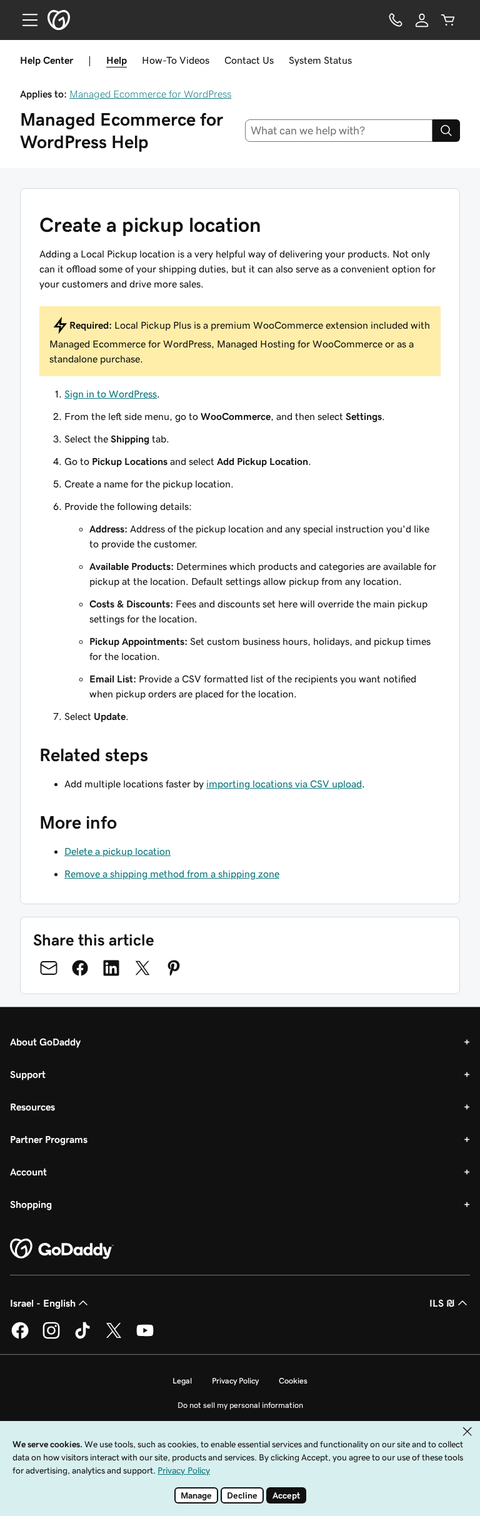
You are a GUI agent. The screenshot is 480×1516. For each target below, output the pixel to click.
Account (28, 1172)
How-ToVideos (175, 60)
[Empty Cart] (448, 20)
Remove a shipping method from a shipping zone (171, 874)
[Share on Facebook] (80, 968)
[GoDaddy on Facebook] (20, 1337)
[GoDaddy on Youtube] (145, 1337)
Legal (182, 1381)
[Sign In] (422, 20)
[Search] (446, 130)
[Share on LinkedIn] (111, 968)
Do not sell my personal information (240, 1405)
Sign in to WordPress (110, 394)
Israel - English (43, 1303)
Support (28, 1074)
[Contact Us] (396, 20)
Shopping (31, 1204)
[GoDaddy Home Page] (62, 1249)
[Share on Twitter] (142, 968)
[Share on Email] (48, 968)
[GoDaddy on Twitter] (114, 1337)
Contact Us (249, 60)
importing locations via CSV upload (284, 784)
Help (116, 60)
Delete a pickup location (117, 851)
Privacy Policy (235, 1381)
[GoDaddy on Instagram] (51, 1337)
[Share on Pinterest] (173, 968)
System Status (320, 60)
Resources (32, 1107)
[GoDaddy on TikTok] (82, 1337)
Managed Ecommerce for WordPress (150, 94)
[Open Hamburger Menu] (25, 20)
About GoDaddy (45, 1042)
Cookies (293, 1381)
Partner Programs (49, 1139)
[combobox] (339, 130)
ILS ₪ (442, 1303)
